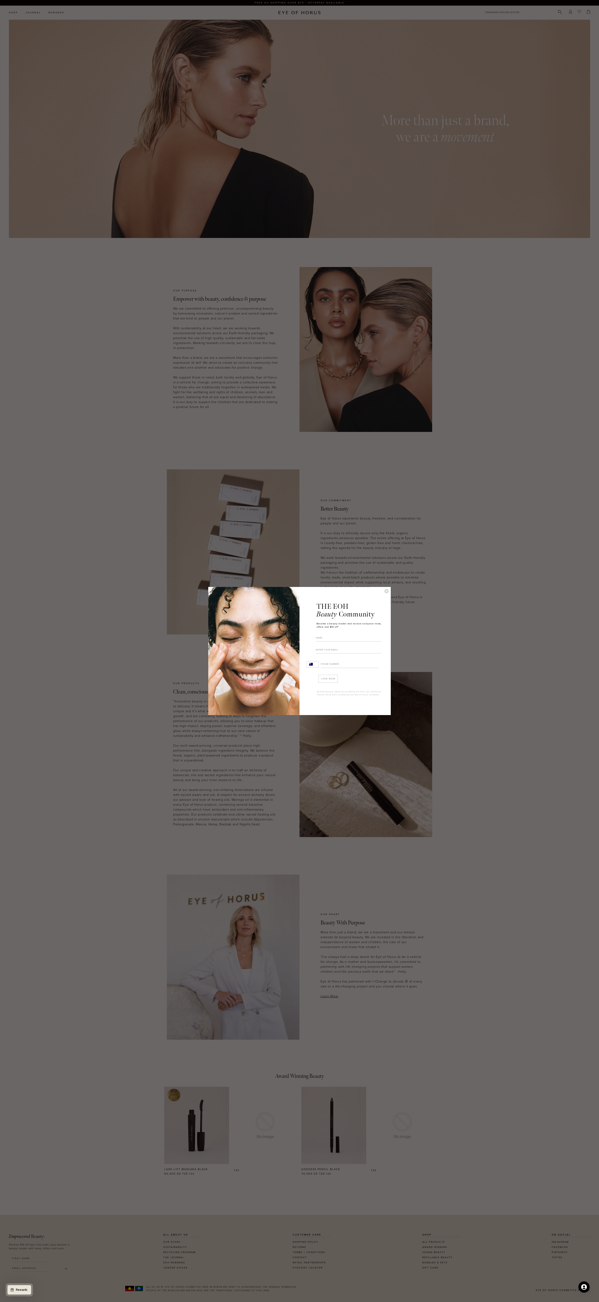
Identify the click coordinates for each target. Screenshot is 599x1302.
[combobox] (313, 664)
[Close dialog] (386, 591)
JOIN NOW (328, 678)
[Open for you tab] (584, 1287)
